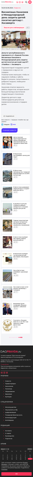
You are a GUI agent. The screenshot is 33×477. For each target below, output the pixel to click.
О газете (8, 433)
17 (7, 458)
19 (16, 458)
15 (30, 457)
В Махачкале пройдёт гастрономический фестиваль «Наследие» (21, 255)
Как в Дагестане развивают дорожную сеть (20, 272)
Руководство (9, 436)
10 (7, 457)
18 (12, 458)
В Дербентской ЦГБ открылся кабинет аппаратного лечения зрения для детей (20, 206)
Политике (4, 469)
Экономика (9, 386)
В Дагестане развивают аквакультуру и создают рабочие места (21, 188)
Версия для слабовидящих (14, 27)
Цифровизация (10, 412)
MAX (14, 124)
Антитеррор (9, 420)
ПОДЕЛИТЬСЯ (10, 116)
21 (25, 458)
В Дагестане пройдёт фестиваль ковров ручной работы (20, 238)
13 (20, 457)
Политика (8, 389)
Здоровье (8, 394)
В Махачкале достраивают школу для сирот (21, 155)
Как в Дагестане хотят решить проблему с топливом (20, 288)
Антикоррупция (10, 417)
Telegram (7, 124)
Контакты (8, 431)
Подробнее (5, 364)
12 (16, 457)
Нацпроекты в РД (11, 410)
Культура (8, 396)
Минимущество (10, 407)
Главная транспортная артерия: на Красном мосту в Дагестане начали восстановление (21, 223)
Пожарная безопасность (13, 415)
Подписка (8, 438)
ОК (16, 474)
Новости (8, 381)
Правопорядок (10, 383)
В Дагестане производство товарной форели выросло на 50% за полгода (21, 173)
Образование (10, 391)
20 (20, 458)
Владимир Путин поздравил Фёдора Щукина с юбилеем (19, 305)
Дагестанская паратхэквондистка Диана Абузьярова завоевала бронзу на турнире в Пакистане (20, 140)
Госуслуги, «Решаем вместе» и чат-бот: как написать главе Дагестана (20, 322)
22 (30, 458)
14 (25, 457)
